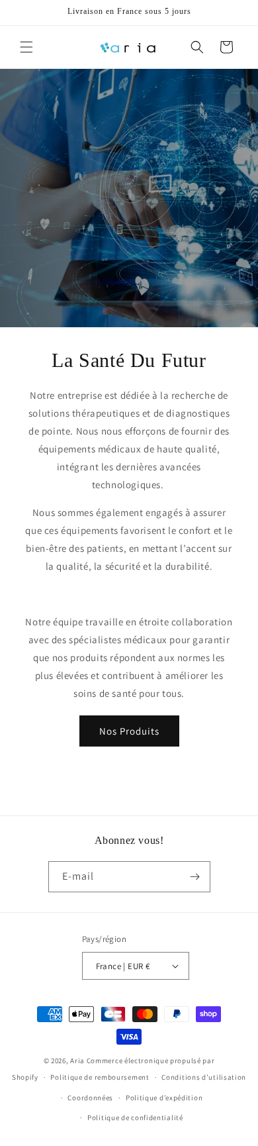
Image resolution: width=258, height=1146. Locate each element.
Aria (77, 1060)
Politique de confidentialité (135, 1117)
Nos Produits (129, 731)
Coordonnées (90, 1097)
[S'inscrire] (195, 876)
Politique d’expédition (164, 1097)
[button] (26, 47)
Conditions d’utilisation (203, 1077)
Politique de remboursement (99, 1077)
